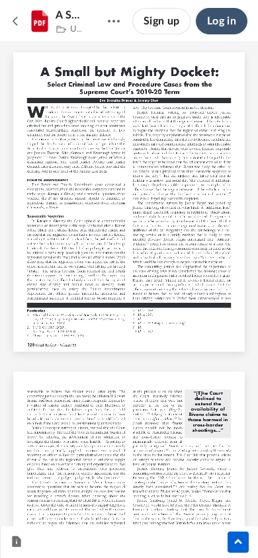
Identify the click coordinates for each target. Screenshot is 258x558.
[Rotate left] (178, 493)
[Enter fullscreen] (226, 493)
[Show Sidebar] (238, 542)
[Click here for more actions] (114, 21)
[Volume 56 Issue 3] (59, 29)
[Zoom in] (151, 494)
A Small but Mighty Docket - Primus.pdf (69, 15)
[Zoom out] (106, 494)
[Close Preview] (15, 21)
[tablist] (20, 542)
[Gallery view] (203, 493)
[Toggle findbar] (31, 493)
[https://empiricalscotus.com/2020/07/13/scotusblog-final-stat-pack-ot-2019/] (89, 319)
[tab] (16, 542)
